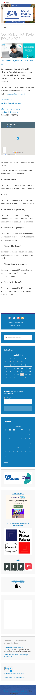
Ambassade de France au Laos (14, 673)
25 (10, 374)
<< (6, 355)
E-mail (7, 398)
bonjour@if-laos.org (9, 112)
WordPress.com (23, 694)
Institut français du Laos (11, 103)
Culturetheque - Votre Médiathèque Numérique (16, 656)
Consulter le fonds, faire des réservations (13, 648)
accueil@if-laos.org (16, 94)
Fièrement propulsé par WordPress (15, 691)
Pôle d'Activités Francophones (14, 677)
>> (30, 355)
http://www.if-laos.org (10, 109)
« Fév (6, 462)
